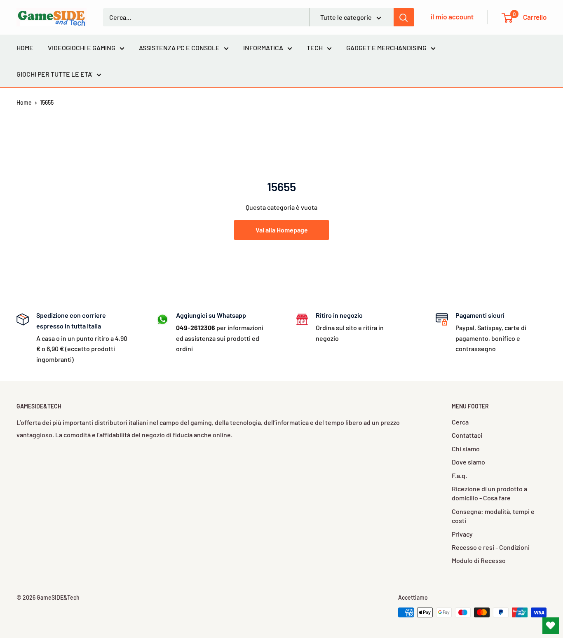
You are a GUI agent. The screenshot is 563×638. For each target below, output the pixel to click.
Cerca (460, 422)
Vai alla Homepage (282, 230)
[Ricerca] (404, 17)
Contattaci (467, 435)
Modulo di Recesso (479, 560)
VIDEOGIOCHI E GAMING (81, 48)
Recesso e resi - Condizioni (491, 547)
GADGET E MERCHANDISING (386, 48)
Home (24, 102)
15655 (47, 102)
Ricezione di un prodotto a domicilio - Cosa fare (489, 493)
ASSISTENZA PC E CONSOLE (179, 48)
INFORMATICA (263, 48)
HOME (24, 48)
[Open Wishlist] (550, 625)
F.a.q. (459, 475)
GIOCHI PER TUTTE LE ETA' (54, 74)
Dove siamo (468, 462)
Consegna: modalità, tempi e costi (493, 515)
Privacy (462, 534)
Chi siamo (466, 449)
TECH (315, 48)
